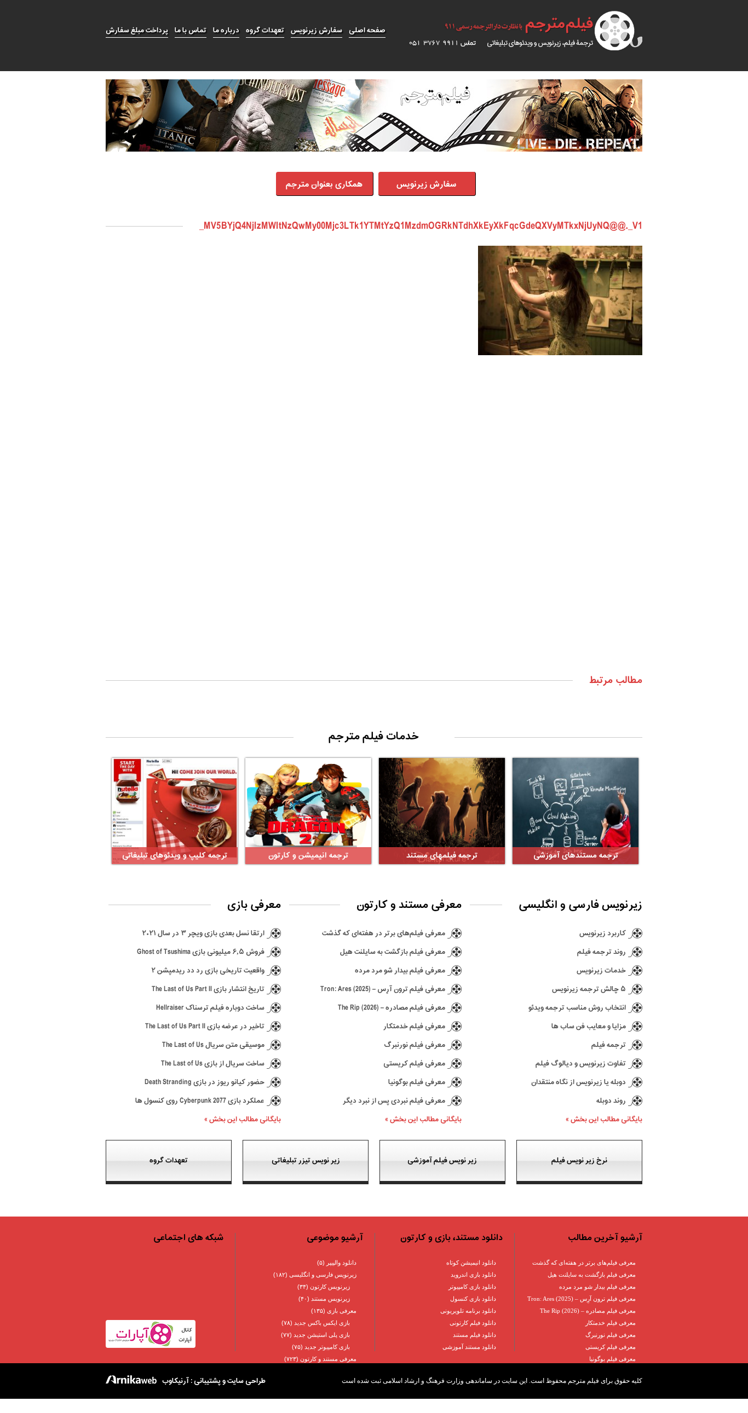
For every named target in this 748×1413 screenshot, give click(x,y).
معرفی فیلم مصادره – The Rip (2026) (391, 1008)
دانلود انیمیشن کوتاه (471, 1262)
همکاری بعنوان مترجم (324, 185)
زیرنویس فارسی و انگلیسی (322, 1274)
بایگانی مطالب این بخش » (604, 1119)
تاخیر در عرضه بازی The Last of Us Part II (204, 1026)
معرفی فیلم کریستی (414, 1063)
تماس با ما (190, 30)
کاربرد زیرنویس (602, 933)
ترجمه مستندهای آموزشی (575, 855)
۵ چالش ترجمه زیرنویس (589, 989)
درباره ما (226, 30)
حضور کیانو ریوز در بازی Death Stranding (204, 1082)
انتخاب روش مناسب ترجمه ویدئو (577, 1008)
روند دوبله (611, 1101)
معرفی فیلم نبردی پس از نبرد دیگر (394, 1101)
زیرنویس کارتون (330, 1286)
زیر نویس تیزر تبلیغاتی (306, 1160)
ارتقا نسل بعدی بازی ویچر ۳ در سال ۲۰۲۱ (203, 933)
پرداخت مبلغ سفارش (137, 30)
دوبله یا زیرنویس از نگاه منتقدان (578, 1082)
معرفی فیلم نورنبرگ (414, 1045)
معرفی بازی (341, 1310)
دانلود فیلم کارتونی (473, 1322)
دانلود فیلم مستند (474, 1334)
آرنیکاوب (175, 1381)
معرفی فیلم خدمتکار (414, 1026)
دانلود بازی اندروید (473, 1274)
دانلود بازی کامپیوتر (472, 1286)
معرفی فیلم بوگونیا (416, 1082)
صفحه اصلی (367, 30)
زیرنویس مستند (330, 1298)
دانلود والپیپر (341, 1262)
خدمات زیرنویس (601, 970)
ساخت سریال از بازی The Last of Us (212, 1063)
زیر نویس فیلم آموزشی (442, 1160)
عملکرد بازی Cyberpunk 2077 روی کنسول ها (199, 1101)
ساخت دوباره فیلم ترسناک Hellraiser (210, 1008)
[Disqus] (374, 526)
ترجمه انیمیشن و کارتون (308, 855)
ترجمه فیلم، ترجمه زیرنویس (519, 30)
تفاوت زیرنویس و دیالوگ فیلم (581, 1063)
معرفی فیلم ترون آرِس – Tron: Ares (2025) (382, 989)
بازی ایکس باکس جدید (322, 1322)
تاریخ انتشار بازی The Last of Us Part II (208, 989)
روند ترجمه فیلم (601, 952)
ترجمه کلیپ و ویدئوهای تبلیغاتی (174, 855)
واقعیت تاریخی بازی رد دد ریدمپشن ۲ (207, 970)
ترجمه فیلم (608, 1045)
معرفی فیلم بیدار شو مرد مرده (400, 970)
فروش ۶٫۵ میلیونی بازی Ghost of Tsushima (200, 952)
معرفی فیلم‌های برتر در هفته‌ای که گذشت (383, 933)
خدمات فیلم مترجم (374, 736)
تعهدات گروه (265, 30)
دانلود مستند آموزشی (469, 1346)
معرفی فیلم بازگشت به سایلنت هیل (392, 952)
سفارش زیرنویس (316, 30)
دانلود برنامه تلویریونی (468, 1310)
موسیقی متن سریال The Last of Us (213, 1045)
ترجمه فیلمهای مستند (441, 855)
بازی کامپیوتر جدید (327, 1346)
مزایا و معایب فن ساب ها (588, 1026)
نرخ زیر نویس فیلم (579, 1160)
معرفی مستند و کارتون (328, 1359)
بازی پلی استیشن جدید (322, 1334)
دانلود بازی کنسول (473, 1298)
